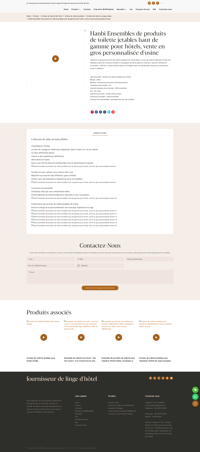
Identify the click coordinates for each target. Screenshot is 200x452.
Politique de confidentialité (86, 448)
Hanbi (29, 16)
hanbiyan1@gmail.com (158, 405)
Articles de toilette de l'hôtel (52, 16)
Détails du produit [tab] (100, 133)
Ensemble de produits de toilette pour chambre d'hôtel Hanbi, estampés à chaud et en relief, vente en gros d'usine (118, 359)
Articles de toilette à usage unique (99, 16)
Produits (36, 16)
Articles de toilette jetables (74, 16)
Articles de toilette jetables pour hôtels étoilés (41, 359)
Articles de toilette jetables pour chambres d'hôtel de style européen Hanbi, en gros (155, 359)
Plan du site (73, 448)
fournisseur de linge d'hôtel (62, 379)
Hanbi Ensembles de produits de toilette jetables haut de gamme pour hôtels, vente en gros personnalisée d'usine (70, 19)
